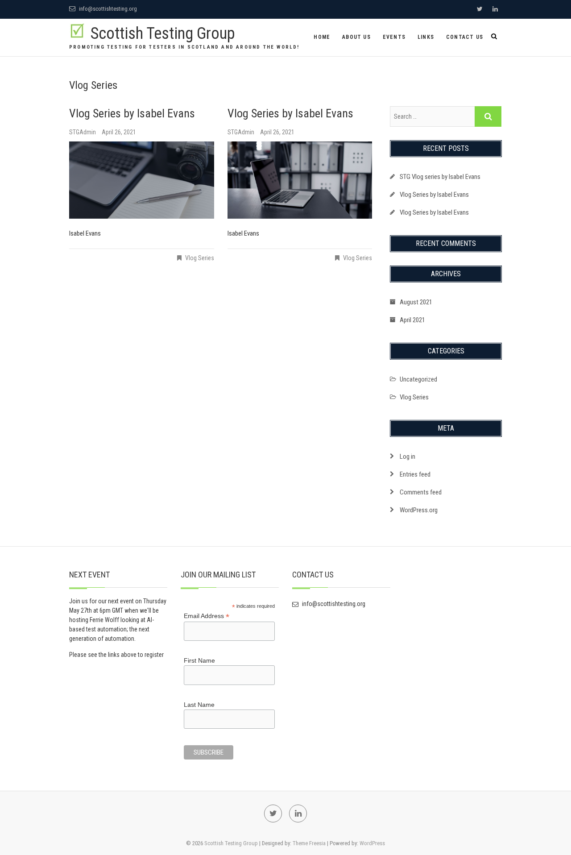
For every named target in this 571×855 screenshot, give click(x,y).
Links (426, 37)
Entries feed (415, 474)
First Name (199, 660)
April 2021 (412, 320)
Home (322, 37)
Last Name (199, 704)
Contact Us (464, 37)
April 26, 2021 (119, 132)
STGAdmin (83, 132)
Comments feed (421, 492)
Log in (407, 456)
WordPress (372, 843)
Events (394, 37)
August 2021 (416, 302)
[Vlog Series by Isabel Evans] (141, 180)
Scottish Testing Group (163, 33)
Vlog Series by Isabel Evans (132, 113)
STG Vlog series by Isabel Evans (440, 177)
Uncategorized (418, 379)
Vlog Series (199, 257)
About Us (356, 37)
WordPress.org (419, 510)
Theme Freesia (309, 843)
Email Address (206, 616)
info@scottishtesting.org (107, 8)
